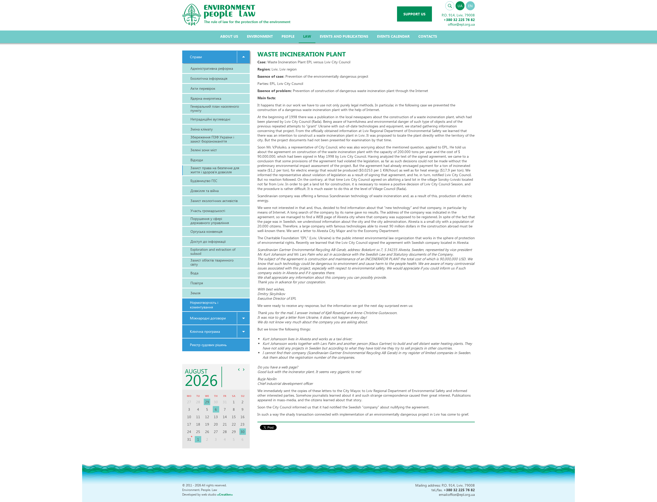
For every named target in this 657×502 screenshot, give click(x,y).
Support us (414, 14)
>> (244, 369)
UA (460, 5)
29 (207, 401)
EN (470, 5)
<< (239, 369)
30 (242, 431)
